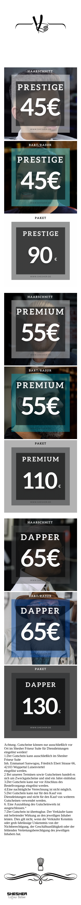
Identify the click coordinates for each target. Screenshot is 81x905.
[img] (17, 897)
